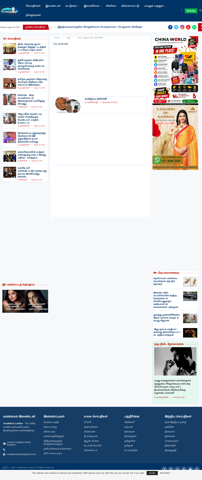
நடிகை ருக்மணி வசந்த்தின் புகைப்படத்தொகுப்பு (38, 306)
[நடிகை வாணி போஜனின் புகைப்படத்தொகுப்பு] (13, 301)
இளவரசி (23, 107)
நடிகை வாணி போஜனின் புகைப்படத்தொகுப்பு (16, 306)
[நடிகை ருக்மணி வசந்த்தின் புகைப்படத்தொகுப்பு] (36, 301)
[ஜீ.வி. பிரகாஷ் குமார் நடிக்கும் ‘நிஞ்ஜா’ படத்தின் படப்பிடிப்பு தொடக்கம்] (9, 48)
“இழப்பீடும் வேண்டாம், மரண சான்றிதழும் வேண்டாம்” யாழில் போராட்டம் (30, 118)
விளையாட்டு (130, 6)
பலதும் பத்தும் (153, 6)
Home (57, 37)
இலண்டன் (53, 6)
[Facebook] (170, 27)
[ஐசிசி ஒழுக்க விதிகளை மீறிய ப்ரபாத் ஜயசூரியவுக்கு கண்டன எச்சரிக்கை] (9, 64)
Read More (165, 473)
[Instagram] (182, 27)
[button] (52, 27)
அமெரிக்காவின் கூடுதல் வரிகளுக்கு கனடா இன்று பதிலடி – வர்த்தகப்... (32, 155)
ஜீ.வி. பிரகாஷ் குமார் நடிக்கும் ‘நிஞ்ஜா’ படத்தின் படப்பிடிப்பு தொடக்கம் (32, 47)
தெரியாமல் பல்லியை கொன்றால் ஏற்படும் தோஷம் (165, 281)
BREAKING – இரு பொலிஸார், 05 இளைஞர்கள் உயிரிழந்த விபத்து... (31, 99)
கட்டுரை (71, 6)
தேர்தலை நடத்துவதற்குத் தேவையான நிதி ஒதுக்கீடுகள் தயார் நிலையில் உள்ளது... (32, 137)
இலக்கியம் (91, 6)
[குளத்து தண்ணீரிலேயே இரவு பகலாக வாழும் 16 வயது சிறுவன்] (190, 318)
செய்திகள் (33, 6)
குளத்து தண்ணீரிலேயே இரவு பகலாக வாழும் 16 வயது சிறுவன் (166, 318)
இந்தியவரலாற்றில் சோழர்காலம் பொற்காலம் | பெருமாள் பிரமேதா (100, 27)
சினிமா (111, 6)
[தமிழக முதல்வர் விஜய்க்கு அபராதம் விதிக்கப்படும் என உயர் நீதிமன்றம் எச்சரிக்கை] (9, 83)
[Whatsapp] (194, 27)
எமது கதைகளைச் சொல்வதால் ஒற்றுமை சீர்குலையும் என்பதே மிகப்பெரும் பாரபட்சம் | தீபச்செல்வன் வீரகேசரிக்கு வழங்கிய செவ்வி (172, 387)
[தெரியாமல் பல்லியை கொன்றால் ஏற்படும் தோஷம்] (190, 282)
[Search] (200, 10)
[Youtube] (188, 27)
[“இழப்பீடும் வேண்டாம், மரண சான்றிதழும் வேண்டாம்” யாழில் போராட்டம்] (9, 118)
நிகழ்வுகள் (33, 15)
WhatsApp (191, 10)
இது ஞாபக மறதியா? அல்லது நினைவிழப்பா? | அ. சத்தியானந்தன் (167, 332)
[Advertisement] (25, 232)
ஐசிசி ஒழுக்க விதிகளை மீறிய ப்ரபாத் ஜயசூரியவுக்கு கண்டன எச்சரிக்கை (31, 65)
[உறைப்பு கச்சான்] (68, 105)
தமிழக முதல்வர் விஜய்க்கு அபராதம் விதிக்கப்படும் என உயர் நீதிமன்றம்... (32, 82)
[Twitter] (176, 27)
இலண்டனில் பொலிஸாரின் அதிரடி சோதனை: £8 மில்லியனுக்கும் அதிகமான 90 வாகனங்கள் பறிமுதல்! (165, 300)
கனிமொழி (92, 102)
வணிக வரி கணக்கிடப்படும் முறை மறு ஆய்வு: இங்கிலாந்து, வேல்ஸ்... (32, 172)
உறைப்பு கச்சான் (96, 99)
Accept (152, 473)
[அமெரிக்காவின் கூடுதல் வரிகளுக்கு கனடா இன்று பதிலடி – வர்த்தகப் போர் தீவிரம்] (9, 156)
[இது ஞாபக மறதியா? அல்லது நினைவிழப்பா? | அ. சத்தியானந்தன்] (190, 333)
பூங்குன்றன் (25, 53)
